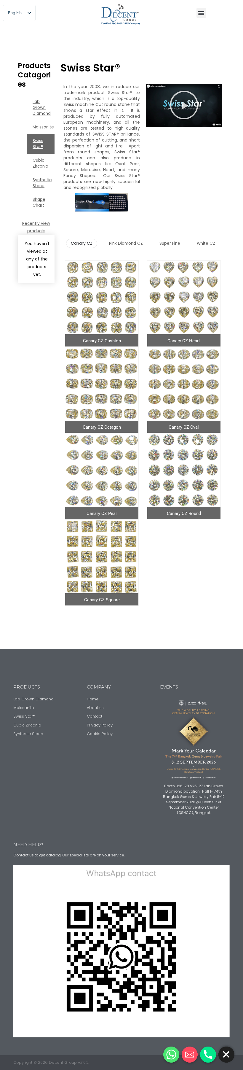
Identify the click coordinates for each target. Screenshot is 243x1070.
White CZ (206, 243)
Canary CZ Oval (184, 427)
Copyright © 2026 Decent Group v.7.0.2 (51, 1062)
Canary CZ (81, 243)
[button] (201, 13)
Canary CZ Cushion (102, 341)
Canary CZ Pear (102, 513)
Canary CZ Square (102, 599)
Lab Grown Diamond (42, 107)
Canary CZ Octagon (102, 427)
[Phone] (208, 1055)
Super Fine (169, 243)
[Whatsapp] (171, 1055)
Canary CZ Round (184, 513)
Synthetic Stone (42, 183)
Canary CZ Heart (183, 341)
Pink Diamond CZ (126, 243)
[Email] (190, 1055)
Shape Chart (39, 202)
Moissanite (43, 127)
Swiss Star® (38, 144)
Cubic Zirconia (40, 163)
